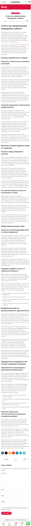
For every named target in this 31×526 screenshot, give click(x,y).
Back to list (15, 459)
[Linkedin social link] (17, 453)
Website (3, 501)
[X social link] (6, 453)
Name (3, 489)
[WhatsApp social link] (20, 453)
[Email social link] (9, 453)
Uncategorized (15, 13)
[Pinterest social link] (13, 453)
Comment (3, 473)
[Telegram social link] (24, 453)
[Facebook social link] (2, 453)
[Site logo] (15, 2)
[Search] (25, 2)
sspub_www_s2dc (10, 21)
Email (2, 495)
